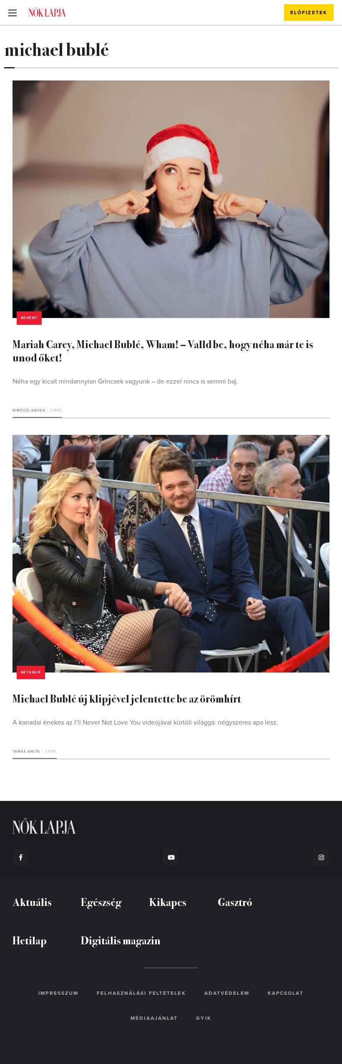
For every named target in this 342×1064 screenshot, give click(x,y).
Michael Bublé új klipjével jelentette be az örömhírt (127, 698)
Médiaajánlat (154, 1018)
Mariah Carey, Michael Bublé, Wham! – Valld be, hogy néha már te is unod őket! (163, 350)
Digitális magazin (121, 940)
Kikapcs (167, 901)
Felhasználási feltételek (141, 993)
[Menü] (12, 12)
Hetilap (30, 940)
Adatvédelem (226, 993)
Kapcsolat (286, 993)
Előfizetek (308, 12)
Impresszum (58, 993)
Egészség (101, 901)
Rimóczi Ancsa (29, 410)
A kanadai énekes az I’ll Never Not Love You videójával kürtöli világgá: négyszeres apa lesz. (145, 722)
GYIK (203, 1018)
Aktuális (31, 672)
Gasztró (235, 901)
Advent (29, 318)
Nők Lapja (47, 12)
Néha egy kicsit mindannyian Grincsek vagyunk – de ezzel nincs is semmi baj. (125, 381)
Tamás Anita (26, 751)
